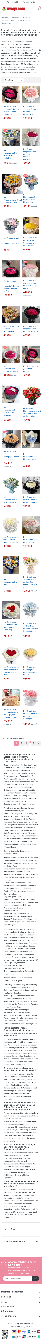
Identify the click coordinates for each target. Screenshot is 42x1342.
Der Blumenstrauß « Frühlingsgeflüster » (11, 242)
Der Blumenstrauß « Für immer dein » (11, 369)
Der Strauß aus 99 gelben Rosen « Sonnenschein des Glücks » (30, 242)
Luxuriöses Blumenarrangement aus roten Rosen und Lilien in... (32, 412)
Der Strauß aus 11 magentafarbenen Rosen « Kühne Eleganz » (11, 110)
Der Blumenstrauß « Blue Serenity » (30, 456)
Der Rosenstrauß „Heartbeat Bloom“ (30, 369)
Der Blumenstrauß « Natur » (10, 582)
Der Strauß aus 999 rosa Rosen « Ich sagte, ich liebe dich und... (11, 713)
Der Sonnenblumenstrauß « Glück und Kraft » (13, 200)
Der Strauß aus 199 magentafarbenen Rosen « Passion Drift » (11, 286)
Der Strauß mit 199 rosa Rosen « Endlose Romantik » (30, 110)
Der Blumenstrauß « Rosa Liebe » (30, 540)
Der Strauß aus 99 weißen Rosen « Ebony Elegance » (30, 500)
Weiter (38, 743)
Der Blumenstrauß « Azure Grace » (10, 500)
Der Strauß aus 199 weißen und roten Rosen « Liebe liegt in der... (10, 627)
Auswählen (14, 80)
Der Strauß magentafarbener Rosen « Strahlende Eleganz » (30, 154)
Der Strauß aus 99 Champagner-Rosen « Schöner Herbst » (30, 671)
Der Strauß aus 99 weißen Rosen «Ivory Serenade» (11, 540)
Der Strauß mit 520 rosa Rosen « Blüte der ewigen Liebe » (30, 284)
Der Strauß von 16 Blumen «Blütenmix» (11, 329)
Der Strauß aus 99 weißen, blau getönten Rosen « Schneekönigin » (30, 627)
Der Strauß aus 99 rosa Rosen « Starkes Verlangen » (30, 715)
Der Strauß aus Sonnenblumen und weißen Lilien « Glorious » (30, 582)
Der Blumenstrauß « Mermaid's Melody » (10, 154)
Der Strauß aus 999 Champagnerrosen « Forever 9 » (11, 455)
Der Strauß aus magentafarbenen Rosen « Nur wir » (31, 329)
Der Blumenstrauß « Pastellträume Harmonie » (30, 198)
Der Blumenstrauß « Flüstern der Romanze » (10, 411)
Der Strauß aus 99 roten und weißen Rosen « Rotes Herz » (11, 671)
